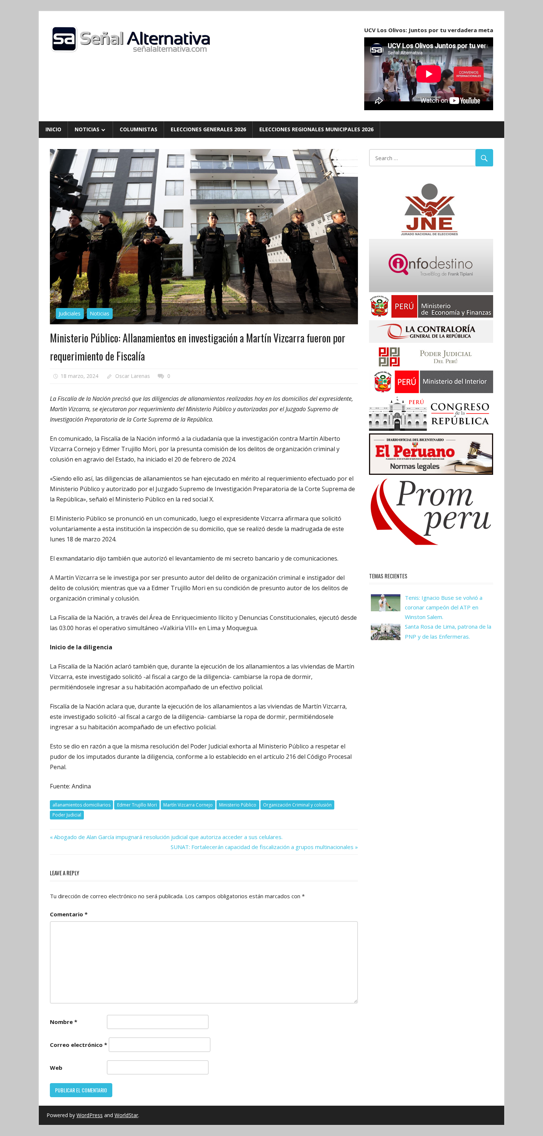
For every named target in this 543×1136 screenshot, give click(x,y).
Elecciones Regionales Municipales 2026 (316, 129)
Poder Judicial (66, 815)
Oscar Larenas (132, 375)
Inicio (53, 129)
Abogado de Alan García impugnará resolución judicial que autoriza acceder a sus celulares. (168, 837)
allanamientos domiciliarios (81, 805)
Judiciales (70, 313)
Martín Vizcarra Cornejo (188, 805)
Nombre (63, 1021)
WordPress (89, 1115)
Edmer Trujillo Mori (137, 805)
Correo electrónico (78, 1044)
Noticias (87, 129)
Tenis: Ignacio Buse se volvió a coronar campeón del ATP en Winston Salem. (443, 607)
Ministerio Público (237, 805)
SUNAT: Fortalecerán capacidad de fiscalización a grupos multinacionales (262, 847)
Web (56, 1067)
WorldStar (126, 1115)
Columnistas (138, 129)
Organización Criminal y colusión (297, 805)
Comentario (69, 914)
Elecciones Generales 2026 (208, 129)
